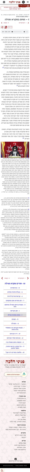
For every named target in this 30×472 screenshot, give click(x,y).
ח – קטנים (15, 319)
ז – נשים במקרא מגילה (15, 315)
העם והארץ (22, 403)
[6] (3, 67)
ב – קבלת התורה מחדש (15, 292)
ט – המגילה (15, 323)
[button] (27, 2)
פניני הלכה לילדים (20, 435)
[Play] (15, 150)
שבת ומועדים (22, 407)
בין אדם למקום (21, 405)
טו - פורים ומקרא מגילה (10, 15)
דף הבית (26, 15)
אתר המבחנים (21, 447)
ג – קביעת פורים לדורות (15, 296)
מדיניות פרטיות (8, 465)
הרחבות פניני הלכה (20, 449)
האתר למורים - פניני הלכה (18, 421)
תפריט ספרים (22, 5)
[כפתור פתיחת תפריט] (4, 2)
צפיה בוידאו (22, 443)
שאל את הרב (22, 419)
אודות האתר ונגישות (20, 388)
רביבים (24, 437)
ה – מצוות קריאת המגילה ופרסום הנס (15, 305)
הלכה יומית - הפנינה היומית (17, 427)
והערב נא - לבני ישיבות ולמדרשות (16, 429)
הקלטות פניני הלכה (20, 445)
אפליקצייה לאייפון (20, 415)
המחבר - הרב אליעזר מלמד (17, 384)
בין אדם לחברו (21, 398)
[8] (23, 138)
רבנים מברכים (21, 393)
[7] (17, 85)
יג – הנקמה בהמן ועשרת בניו (15, 342)
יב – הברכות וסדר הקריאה (15, 338)
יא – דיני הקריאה (15, 334)
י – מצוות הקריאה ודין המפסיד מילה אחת (15, 328)
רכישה (24, 417)
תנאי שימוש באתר (21, 465)
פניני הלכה (14, 2)
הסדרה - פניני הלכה (20, 386)
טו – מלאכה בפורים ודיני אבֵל (15, 352)
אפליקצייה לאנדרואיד (19, 413)
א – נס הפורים (15, 288)
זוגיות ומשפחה (21, 400)
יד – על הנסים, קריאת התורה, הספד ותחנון (15, 347)
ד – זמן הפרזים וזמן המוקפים (15, 300)
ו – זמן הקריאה (15, 311)
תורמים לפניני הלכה (20, 390)
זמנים (20, 15)
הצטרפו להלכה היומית (13, 374)
